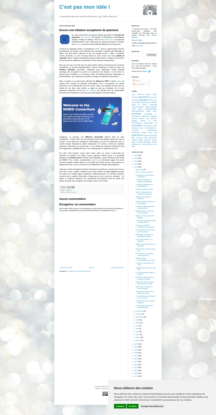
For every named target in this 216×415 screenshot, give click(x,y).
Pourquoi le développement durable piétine (145, 207)
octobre (138, 314)
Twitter (144, 71)
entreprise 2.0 (146, 116)
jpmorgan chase (137, 128)
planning (97, 160)
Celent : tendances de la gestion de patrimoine (144, 193)
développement (138, 111)
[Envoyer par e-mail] (61, 187)
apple (155, 94)
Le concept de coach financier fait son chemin (146, 297)
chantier (119, 81)
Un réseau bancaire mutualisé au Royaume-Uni (146, 221)
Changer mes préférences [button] (152, 406)
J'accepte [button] (120, 406)
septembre (139, 317)
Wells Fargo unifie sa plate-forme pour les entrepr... (145, 283)
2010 (136, 376)
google (134, 121)
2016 (136, 359)
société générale (144, 142)
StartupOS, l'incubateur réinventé (143, 198)
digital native (151, 111)
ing (156, 123)
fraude (141, 118)
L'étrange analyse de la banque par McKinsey (144, 180)
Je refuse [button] (132, 406)
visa (139, 144)
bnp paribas (152, 102)
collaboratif (153, 104)
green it (145, 121)
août (137, 320)
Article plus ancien (117, 267)
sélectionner (108, 40)
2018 (136, 353)
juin (137, 326)
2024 (136, 161)
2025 (136, 158)
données (136, 113)
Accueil (91, 267)
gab (147, 118)
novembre (139, 311)
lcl (144, 128)
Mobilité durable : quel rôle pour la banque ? (145, 212)
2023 (136, 164)
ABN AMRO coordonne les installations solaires (145, 235)
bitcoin (143, 102)
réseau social (137, 140)
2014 (136, 364)
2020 (136, 347)
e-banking (148, 114)
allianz (134, 94)
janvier (138, 340)
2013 (136, 367)
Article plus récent (66, 267)
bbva (139, 102)
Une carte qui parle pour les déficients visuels (145, 292)
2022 (136, 167)
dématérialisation (151, 109)
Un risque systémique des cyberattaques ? (144, 185)
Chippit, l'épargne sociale (144, 189)
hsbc (155, 121)
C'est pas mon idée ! (84, 7)
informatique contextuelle (142, 123)
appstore (135, 97)
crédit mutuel (137, 109)
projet (80, 44)
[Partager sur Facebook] (68, 187)
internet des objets (150, 126)
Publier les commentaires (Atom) (80, 271)
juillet (138, 323)
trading (134, 144)
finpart (154, 116)
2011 (136, 373)
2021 (136, 344)
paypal (154, 135)
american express (144, 94)
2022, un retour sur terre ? (144, 172)
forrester (134, 118)
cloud (144, 104)
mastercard (135, 132)
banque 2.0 (145, 99)
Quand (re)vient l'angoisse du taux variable (146, 202)
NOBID (97, 49)
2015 (136, 361)
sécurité (147, 140)
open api (152, 132)
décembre (139, 170)
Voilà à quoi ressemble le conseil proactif (144, 287)
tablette (154, 142)
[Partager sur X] (66, 187)
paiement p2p (147, 135)
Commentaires (140, 84)
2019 (136, 350)
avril (137, 332)
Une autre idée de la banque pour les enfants (145, 231)
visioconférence (147, 144)
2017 (136, 356)
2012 (136, 370)
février (138, 337)
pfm (133, 137)
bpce (134, 104)
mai (137, 329)
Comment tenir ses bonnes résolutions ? (145, 176)
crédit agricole (151, 107)
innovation (137, 125)
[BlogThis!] (63, 187)
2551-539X (139, 46)
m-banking (150, 128)
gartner (154, 118)
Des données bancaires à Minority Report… (144, 306)
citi (139, 104)
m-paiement (152, 130)
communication (138, 107)
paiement (68, 190)
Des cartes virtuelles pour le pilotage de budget (145, 278)
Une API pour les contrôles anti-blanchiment (145, 254)
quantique (139, 137)
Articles (137, 80)
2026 (136, 155)
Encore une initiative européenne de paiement (145, 226)
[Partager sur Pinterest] (71, 187)
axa (151, 97)
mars (138, 334)
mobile (143, 132)
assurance (144, 97)
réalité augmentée (150, 138)
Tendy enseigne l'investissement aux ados (145, 259)
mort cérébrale (90, 90)
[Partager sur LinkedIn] (73, 187)
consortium (88, 37)
